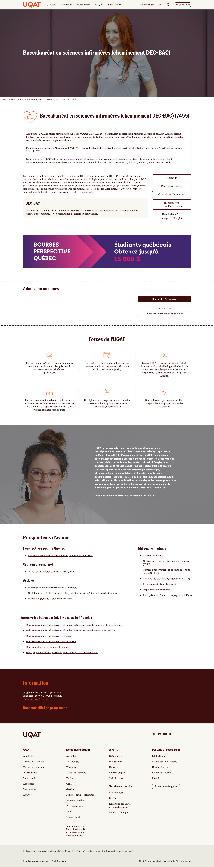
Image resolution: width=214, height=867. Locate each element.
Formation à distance (34, 761)
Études (13, 99)
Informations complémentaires (172, 204)
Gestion (70, 789)
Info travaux (115, 761)
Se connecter (183, 4)
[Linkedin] (159, 734)
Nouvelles (114, 767)
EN (160, 4)
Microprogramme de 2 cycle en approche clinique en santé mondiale (62, 652)
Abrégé (165, 218)
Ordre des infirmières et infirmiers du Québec (52, 571)
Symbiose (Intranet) (162, 772)
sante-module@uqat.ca (35, 699)
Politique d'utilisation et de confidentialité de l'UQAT (47, 851)
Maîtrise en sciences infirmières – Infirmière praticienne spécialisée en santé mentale (70, 630)
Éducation (71, 767)
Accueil (5, 99)
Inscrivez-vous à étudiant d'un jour (164, 313)
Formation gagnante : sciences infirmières (50, 598)
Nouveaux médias (75, 800)
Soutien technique (118, 812)
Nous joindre (147, 4)
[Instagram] (171, 734)
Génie (69, 784)
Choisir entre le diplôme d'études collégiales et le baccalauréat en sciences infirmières (72, 593)
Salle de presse (116, 778)
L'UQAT (99, 4)
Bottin (112, 798)
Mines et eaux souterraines (80, 795)
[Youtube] (165, 734)
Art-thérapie (72, 761)
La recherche (83, 4)
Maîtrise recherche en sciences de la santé (48, 647)
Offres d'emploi (117, 772)
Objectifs (171, 177)
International (30, 772)
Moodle (156, 778)
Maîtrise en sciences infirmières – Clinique (48, 636)
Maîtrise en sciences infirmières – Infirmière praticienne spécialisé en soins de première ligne (75, 625)
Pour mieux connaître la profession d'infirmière (52, 587)
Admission (66, 4)
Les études (50, 4)
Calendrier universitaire (164, 761)
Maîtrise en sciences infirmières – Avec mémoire (51, 641)
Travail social (73, 817)
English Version (59, 861)
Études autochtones (76, 772)
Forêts (69, 778)
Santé (22, 99)
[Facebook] (154, 734)
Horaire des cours (161, 767)
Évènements (115, 756)
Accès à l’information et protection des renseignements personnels (104, 851)
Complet (177, 218)
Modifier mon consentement (36, 861)
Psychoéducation (75, 806)
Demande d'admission (164, 299)
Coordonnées (116, 792)
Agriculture (72, 756)
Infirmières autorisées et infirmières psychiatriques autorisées (60, 555)
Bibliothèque (158, 756)
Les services (114, 4)
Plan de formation (171, 186)
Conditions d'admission (171, 194)
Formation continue (33, 767)
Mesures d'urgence (167, 786)
